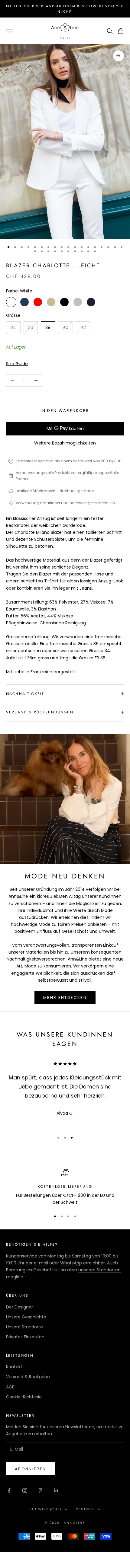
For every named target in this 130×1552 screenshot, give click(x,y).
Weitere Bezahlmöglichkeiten (65, 443)
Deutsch (85, 1509)
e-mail (41, 1263)
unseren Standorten (99, 1270)
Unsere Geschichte (26, 1317)
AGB (10, 1387)
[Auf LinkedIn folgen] (56, 1490)
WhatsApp (71, 1263)
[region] (65, 1187)
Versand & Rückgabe (28, 1377)
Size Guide (17, 364)
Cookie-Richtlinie (24, 1397)
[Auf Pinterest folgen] (40, 1490)
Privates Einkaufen (25, 1337)
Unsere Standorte (24, 1327)
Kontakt (14, 1367)
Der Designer (19, 1307)
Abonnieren (30, 1469)
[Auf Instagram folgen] (25, 1490)
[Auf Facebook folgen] (9, 1490)
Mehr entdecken (65, 997)
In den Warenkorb (65, 410)
